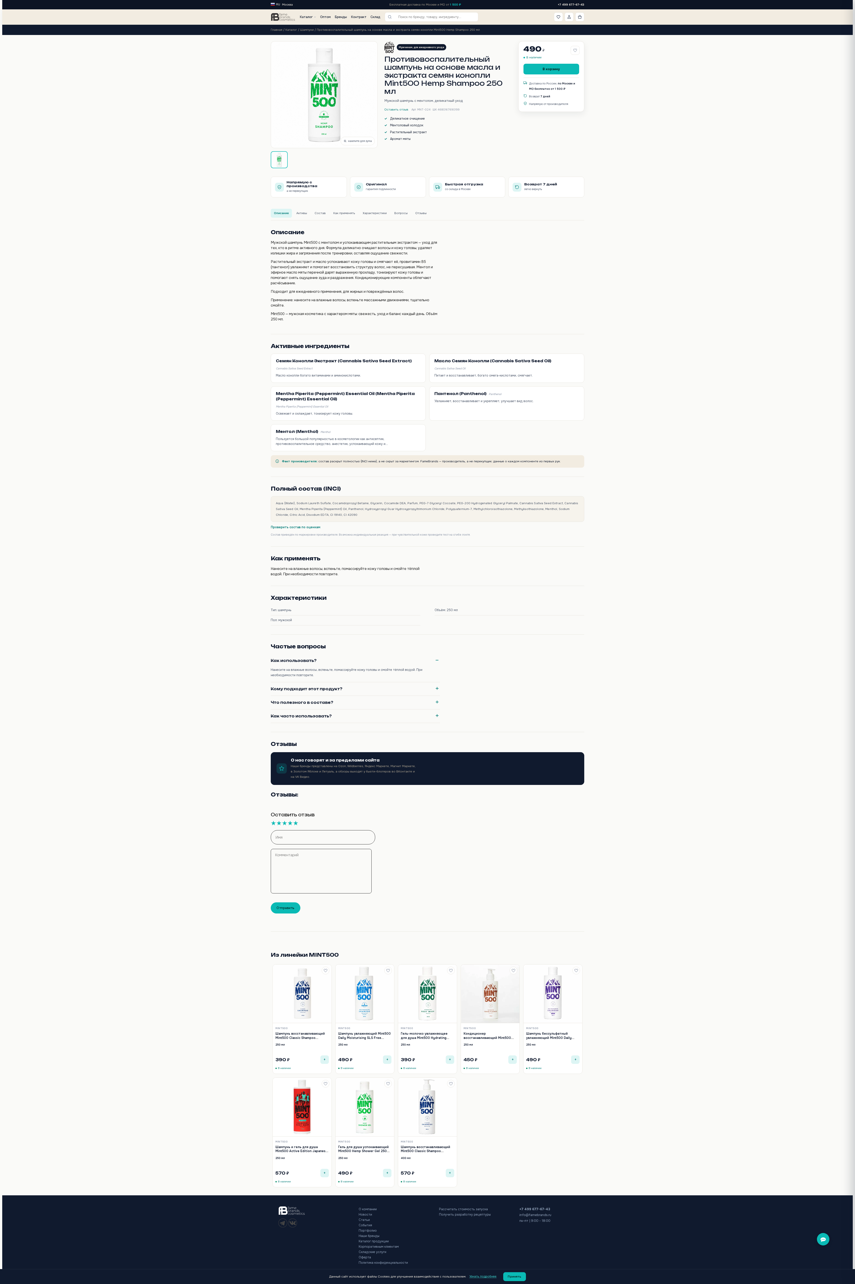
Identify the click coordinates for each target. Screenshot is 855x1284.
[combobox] (434, 16)
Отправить (286, 908)
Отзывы (421, 213)
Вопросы (401, 213)
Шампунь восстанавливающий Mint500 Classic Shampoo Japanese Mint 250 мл (300, 1038)
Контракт (358, 17)
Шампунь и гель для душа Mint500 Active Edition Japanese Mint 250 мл (301, 1151)
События (365, 1225)
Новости (365, 1214)
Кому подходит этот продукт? (306, 689)
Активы (301, 213)
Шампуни (307, 30)
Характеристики (375, 213)
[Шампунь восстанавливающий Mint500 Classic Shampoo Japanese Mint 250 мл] (302, 994)
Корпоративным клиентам (379, 1247)
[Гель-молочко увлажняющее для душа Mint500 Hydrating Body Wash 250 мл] (427, 994)
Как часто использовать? (301, 716)
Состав (320, 213)
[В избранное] (325, 970)
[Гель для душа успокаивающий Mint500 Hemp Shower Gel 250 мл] (365, 1107)
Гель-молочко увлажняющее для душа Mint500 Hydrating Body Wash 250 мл (424, 1038)
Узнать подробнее (483, 1276)
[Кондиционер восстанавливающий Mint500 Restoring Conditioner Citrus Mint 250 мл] (490, 994)
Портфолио (368, 1231)
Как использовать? (294, 660)
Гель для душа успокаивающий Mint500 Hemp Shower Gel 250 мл (363, 1151)
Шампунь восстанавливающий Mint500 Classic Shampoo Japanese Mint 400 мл (425, 1151)
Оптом (325, 17)
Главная (276, 30)
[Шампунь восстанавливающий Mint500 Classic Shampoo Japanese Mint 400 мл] (427, 1107)
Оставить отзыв (396, 109)
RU (278, 4)
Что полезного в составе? (302, 702)
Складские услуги (372, 1252)
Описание (281, 213)
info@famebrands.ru (535, 1215)
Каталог (306, 17)
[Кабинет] (569, 16)
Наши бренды (369, 1236)
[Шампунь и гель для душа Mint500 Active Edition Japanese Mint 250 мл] (302, 1107)
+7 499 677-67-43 (571, 4)
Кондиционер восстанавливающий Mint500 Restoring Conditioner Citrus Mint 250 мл (490, 1040)
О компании (368, 1209)
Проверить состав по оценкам (295, 527)
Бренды (341, 17)
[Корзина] (579, 16)
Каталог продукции (374, 1241)
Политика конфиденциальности (383, 1263)
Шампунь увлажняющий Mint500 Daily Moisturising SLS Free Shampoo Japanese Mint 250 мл (364, 1038)
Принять (514, 1276)
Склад (375, 17)
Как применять (344, 213)
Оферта (365, 1257)
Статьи (364, 1220)
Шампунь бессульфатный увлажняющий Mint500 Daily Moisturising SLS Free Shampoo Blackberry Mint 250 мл (551, 1040)
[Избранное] (558, 16)
